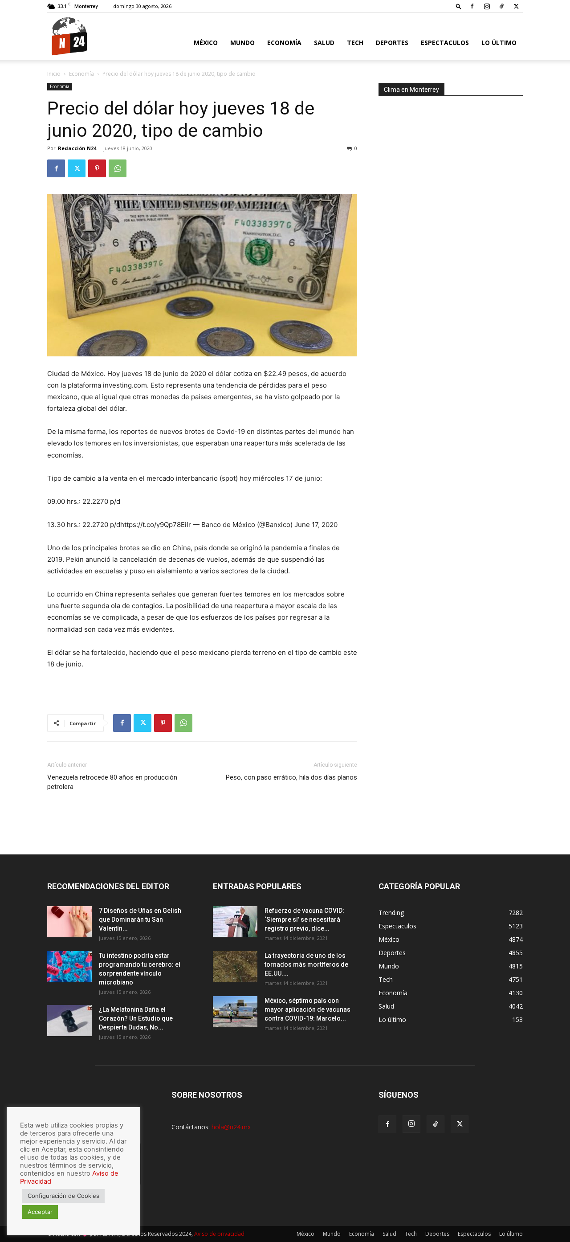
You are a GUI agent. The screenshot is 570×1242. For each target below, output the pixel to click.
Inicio (54, 74)
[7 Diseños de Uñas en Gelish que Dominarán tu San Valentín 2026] (69, 921)
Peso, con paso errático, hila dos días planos (291, 777)
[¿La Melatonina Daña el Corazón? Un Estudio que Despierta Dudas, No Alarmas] (69, 1020)
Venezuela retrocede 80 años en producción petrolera (112, 782)
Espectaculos (445, 42)
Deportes (392, 42)
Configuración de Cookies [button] (63, 1195)
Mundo (242, 42)
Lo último (499, 42)
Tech (355, 42)
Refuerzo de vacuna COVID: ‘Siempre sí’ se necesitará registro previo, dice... (304, 919)
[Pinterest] (97, 168)
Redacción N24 (77, 148)
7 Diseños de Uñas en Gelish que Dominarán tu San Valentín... (140, 919)
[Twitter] (516, 6)
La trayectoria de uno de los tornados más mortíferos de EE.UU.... (306, 964)
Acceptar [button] (40, 1211)
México (206, 42)
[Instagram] (486, 6)
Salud (324, 42)
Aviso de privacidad (219, 1234)
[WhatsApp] (117, 168)
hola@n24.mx (231, 1127)
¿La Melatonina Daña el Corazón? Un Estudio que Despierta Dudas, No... (136, 1018)
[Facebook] (472, 6)
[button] (458, 6)
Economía (284, 42)
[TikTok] (501, 6)
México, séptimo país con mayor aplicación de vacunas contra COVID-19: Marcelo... (307, 1009)
